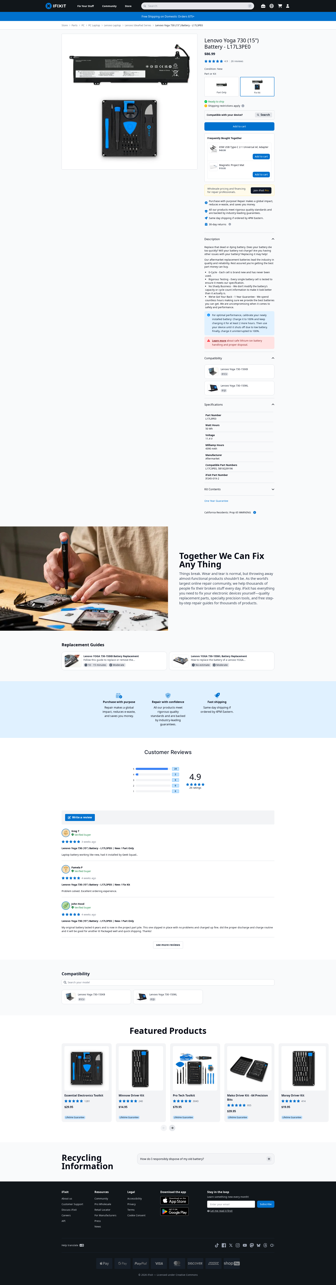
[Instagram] (238, 1245)
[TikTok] (217, 1245)
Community (101, 1198)
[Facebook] (224, 1245)
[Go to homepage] (57, 6)
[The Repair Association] (272, 1245)
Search (265, 115)
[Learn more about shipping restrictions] (242, 105)
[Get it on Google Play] (174, 1211)
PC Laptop (94, 25)
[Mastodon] (252, 1245)
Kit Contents (212, 489)
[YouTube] (245, 1245)
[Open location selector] (271, 5)
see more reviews (168, 945)
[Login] (287, 6)
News (97, 1226)
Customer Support (72, 1204)
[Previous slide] (164, 1128)
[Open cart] (280, 5)
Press (97, 1221)
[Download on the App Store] (174, 1200)
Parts (75, 25)
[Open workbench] (263, 5)
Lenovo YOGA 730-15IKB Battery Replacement (111, 656)
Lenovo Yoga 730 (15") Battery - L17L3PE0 (179, 25)
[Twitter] (231, 1245)
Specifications (213, 404)
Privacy (131, 1204)
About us (67, 1198)
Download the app (173, 1192)
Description (212, 239)
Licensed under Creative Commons (177, 1274)
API (63, 1221)
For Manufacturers (105, 1215)
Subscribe (266, 1204)
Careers (66, 1215)
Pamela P (77, 867)
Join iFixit (261, 190)
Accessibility (134, 1198)
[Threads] (265, 1245)
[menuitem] (85, 6)
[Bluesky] (258, 1245)
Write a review (82, 817)
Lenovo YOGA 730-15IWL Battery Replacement (219, 656)
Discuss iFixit (69, 1209)
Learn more (219, 340)
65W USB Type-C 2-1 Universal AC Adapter (243, 147)
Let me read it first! (221, 1210)
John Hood (77, 903)
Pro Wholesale (102, 1204)
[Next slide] (172, 1128)
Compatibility (213, 358)
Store (65, 25)
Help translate (70, 1245)
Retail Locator (102, 1209)
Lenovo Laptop (112, 25)
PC (83, 25)
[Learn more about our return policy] (230, 224)
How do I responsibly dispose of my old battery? (172, 1159)
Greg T (75, 831)
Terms (131, 1209)
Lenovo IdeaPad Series (138, 25)
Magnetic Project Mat (231, 165)
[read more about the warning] (254, 512)
